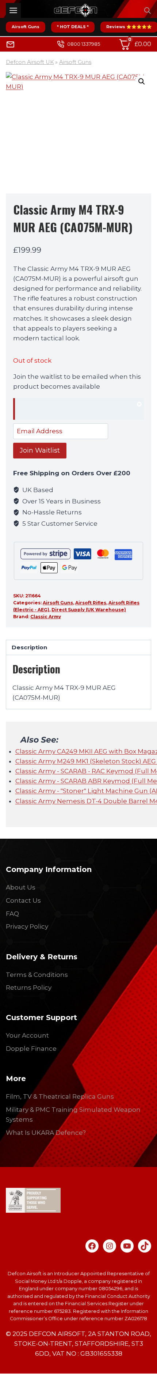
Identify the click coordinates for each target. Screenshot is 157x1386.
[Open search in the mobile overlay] (147, 10)
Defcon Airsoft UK (30, 62)
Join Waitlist (40, 450)
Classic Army (45, 616)
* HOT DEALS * (73, 26)
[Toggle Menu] (13, 10)
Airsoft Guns (25, 26)
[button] (141, 81)
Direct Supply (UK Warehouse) (88, 609)
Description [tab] (29, 647)
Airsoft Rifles (90, 602)
